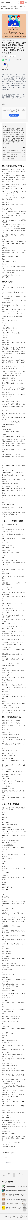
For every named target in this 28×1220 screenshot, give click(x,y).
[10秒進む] (17, 1216)
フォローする (12, 56)
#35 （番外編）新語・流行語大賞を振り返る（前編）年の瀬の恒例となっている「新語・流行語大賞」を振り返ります (14, 48)
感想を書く (15, 115)
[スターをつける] (3, 56)
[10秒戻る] (10, 1216)
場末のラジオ (5, 69)
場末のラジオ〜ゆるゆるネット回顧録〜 (12, 7)
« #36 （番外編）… (6, 1174)
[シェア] (6, 56)
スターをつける (6, 1152)
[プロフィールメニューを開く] (25, 2)
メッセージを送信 (16, 60)
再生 (6, 60)
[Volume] (7, 1217)
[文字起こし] (13, 40)
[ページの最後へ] (24, 1209)
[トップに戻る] (24, 1205)
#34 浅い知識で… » (19, 1174)
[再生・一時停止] (14, 1216)
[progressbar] (14, 1213)
